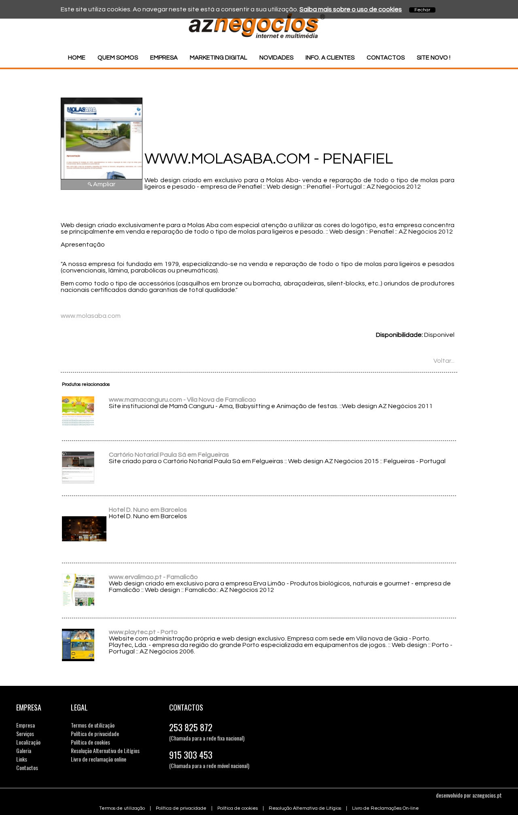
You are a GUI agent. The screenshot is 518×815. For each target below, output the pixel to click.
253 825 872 (190, 727)
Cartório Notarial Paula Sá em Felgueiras (169, 454)
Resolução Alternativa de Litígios (105, 750)
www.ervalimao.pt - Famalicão (153, 577)
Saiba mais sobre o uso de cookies (350, 9)
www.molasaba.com (91, 316)
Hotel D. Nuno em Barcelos (148, 509)
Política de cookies (90, 742)
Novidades (276, 58)
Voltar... (443, 360)
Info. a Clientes (330, 58)
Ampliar (104, 184)
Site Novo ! (433, 58)
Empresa (164, 58)
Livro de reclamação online (98, 759)
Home (76, 58)
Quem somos (118, 58)
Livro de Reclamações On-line (385, 808)
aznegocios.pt (487, 795)
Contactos (386, 58)
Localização (28, 742)
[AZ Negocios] (259, 36)
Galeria (23, 750)
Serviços (25, 733)
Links (21, 759)
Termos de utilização (93, 725)
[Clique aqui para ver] (78, 426)
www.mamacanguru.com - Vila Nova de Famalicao (182, 399)
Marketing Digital (218, 58)
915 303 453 (190, 754)
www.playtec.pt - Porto (143, 632)
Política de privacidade (95, 733)
